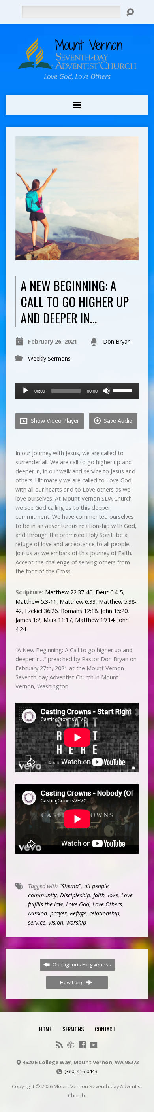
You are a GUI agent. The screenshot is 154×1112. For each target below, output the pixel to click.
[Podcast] (70, 1044)
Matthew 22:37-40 (68, 592)
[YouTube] (93, 1044)
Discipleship (75, 895)
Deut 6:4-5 (109, 592)
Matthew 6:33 (78, 601)
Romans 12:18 (79, 611)
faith (99, 895)
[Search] (130, 12)
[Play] (26, 391)
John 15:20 (114, 611)
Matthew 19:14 (94, 620)
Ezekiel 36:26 (41, 611)
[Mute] (106, 391)
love (113, 895)
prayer (58, 913)
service (36, 922)
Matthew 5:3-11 (35, 601)
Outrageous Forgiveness (81, 964)
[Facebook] (82, 1044)
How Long (72, 982)
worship (76, 922)
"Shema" (70, 886)
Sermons (73, 1029)
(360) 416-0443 (81, 1071)
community (42, 895)
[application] (77, 391)
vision (56, 922)
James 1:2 (27, 620)
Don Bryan (117, 341)
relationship (104, 913)
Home (45, 1029)
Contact (105, 1029)
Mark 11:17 (57, 620)
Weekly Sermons (49, 358)
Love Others (107, 904)
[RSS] (59, 1044)
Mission (37, 913)
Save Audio (117, 420)
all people (96, 886)
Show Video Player (54, 420)
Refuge (78, 913)
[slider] (124, 390)
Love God (77, 904)
